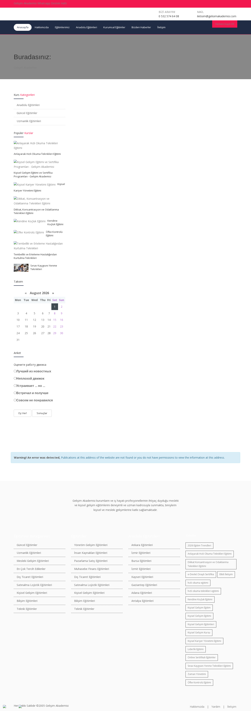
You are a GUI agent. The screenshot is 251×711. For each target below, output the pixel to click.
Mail (200, 12)
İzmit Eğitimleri (141, 569)
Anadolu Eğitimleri (86, 27)
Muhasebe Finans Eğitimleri (91, 569)
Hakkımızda (42, 27)
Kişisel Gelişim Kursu (199, 632)
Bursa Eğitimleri (141, 561)
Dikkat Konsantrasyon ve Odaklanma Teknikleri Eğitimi (208, 564)
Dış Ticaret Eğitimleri (30, 577)
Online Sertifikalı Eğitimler (202, 657)
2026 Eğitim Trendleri (199, 545)
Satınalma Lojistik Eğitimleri (34, 585)
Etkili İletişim (226, 574)
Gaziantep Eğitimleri (144, 585)
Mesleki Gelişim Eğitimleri (33, 561)
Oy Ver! (22, 413)
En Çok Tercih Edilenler (31, 569)
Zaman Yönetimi (197, 674)
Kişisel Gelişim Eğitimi (199, 616)
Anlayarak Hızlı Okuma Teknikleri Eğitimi (37, 154)
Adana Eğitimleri (141, 593)
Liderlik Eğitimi (196, 649)
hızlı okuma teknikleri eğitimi (203, 591)
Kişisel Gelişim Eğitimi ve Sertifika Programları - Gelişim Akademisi (33, 174)
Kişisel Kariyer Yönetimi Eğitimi (204, 641)
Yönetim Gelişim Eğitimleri (90, 545)
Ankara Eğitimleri (142, 545)
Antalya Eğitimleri (142, 601)
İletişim (161, 27)
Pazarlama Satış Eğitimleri (90, 561)
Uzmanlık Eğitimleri (29, 121)
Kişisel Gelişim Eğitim (199, 607)
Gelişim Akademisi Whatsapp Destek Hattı (40, 3)
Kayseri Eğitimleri (142, 577)
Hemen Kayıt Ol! (224, 24)
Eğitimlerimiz (62, 27)
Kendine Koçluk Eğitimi (55, 222)
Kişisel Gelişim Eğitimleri (32, 593)
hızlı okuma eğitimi (198, 582)
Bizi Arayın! (167, 12)
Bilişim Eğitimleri (27, 601)
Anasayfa (22, 27)
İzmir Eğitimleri (140, 553)
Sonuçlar (42, 413)
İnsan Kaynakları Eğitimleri (90, 553)
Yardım (215, 706)
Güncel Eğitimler (27, 113)
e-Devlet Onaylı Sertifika (201, 574)
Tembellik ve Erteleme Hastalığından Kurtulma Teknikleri (35, 256)
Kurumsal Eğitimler (114, 27)
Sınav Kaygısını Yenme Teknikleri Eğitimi (209, 665)
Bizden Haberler (141, 27)
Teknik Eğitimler (27, 609)
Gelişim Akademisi (25, 67)
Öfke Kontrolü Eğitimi (199, 682)
